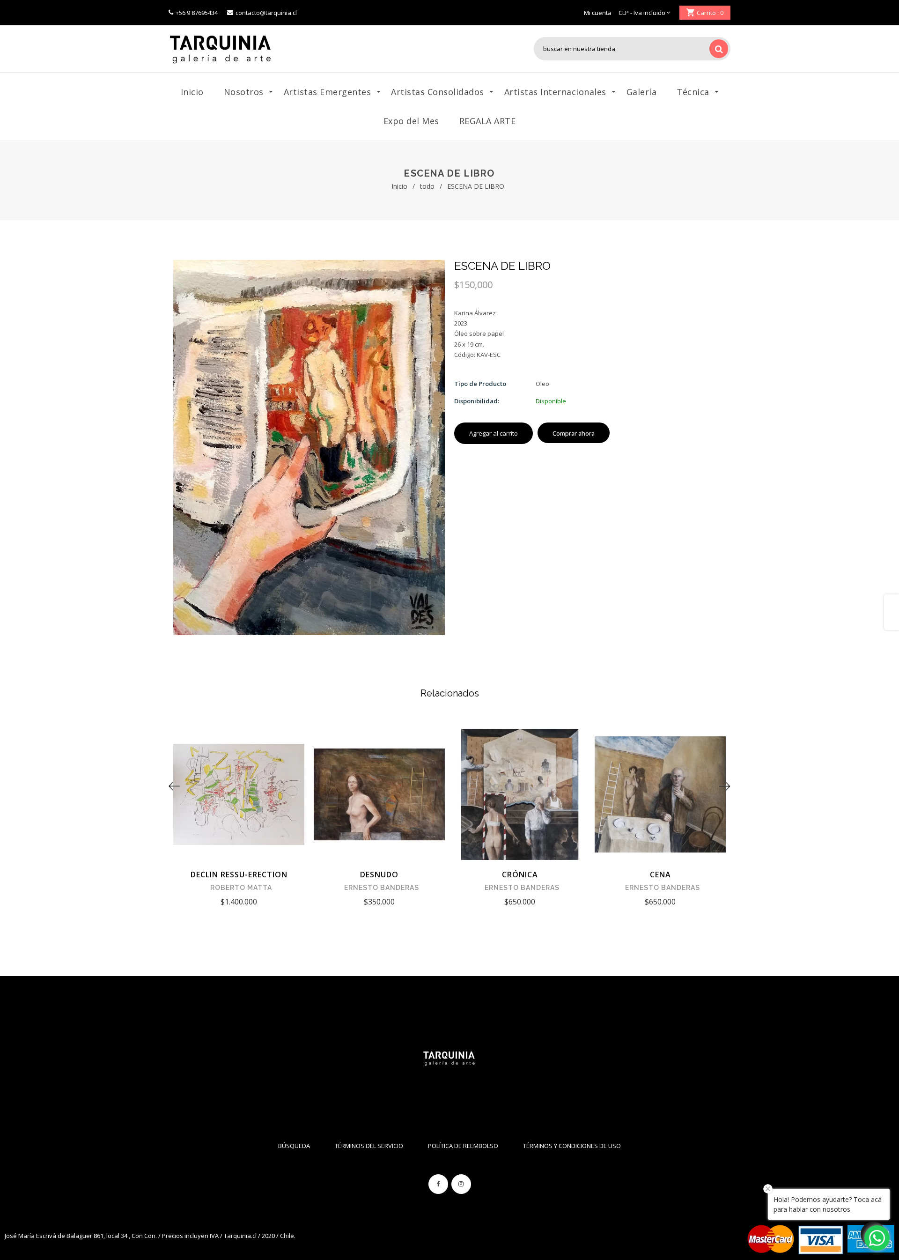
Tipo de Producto (480, 383)
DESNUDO (379, 874)
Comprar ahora (574, 433)
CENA (660, 874)
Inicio (399, 186)
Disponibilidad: (476, 401)
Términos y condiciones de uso (572, 1145)
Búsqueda (294, 1145)
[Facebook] (438, 1184)
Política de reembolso (463, 1145)
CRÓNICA (520, 874)
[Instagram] (461, 1184)
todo (427, 186)
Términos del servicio (369, 1145)
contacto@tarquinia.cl (266, 12)
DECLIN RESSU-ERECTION (239, 874)
